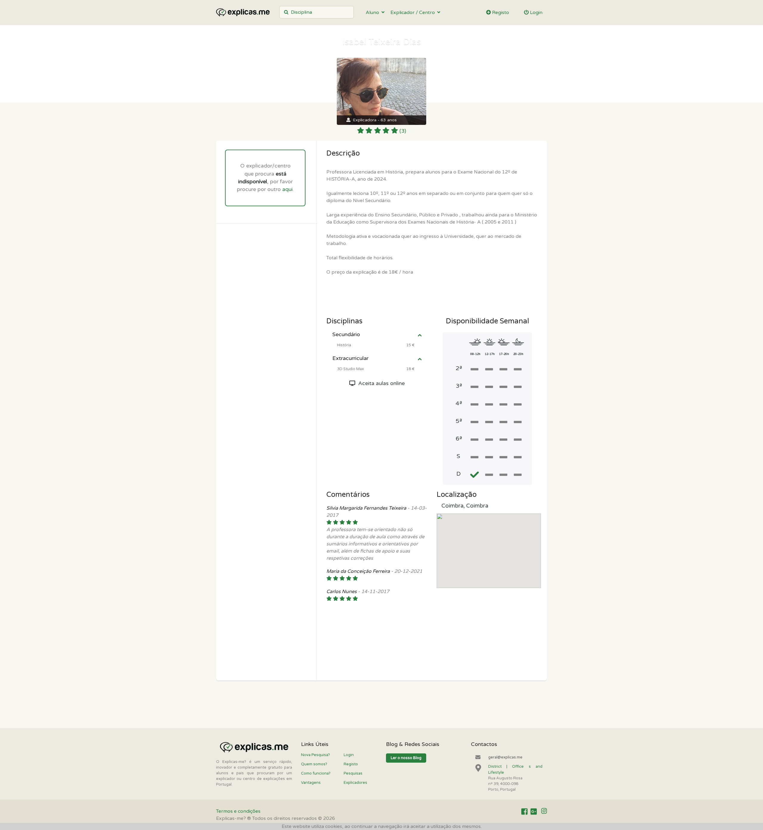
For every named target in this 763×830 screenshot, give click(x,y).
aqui (287, 189)
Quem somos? (314, 764)
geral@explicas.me (505, 757)
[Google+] (534, 811)
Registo (500, 12)
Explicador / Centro (413, 12)
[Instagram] (544, 811)
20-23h (518, 354)
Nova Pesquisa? (315, 755)
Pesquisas (353, 773)
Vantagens (311, 782)
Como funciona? (316, 773)
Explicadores (355, 782)
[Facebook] (524, 811)
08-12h (475, 354)
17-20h (504, 354)
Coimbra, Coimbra (464, 505)
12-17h (490, 354)
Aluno (374, 12)
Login (535, 12)
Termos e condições (238, 811)
